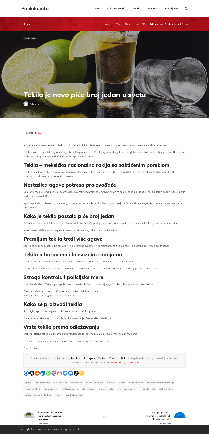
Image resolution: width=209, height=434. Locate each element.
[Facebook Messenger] (70, 373)
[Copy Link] (81, 373)
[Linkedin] (42, 373)
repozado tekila (147, 389)
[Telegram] (65, 373)
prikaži (39, 133)
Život (127, 24)
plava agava (88, 389)
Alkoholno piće (42, 382)
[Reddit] (37, 373)
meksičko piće (51, 389)
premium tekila (106, 389)
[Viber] (53, 373)
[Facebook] (26, 373)
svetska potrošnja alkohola (38, 395)
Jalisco (122, 382)
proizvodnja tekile (126, 389)
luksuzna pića (136, 382)
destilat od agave (94, 382)
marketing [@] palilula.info (125, 362)
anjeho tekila (60, 382)
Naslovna (107, 24)
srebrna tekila (166, 389)
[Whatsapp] (48, 373)
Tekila (58, 395)
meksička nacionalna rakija (160, 382)
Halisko (110, 382)
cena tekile (76, 382)
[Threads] (76, 373)
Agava (28, 382)
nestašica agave (70, 389)
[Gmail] (59, 373)
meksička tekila (32, 389)
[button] (186, 8)
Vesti (118, 24)
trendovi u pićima (74, 395)
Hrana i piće (140, 24)
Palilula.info (34, 104)
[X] (31, 373)
